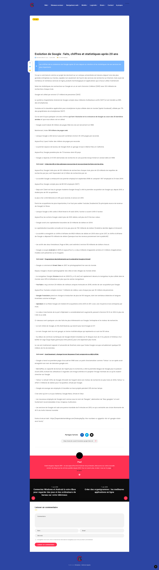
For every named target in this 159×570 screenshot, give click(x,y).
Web (46, 5)
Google (36, 19)
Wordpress (77, 565)
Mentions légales (86, 565)
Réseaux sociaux (57, 5)
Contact (111, 5)
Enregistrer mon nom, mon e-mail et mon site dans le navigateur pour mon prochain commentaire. (65, 539)
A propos (119, 5)
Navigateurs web (72, 5)
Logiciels (93, 5)
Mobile (84, 5)
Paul (79, 462)
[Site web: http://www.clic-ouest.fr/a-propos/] (79, 474)
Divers (102, 5)
